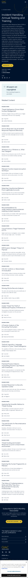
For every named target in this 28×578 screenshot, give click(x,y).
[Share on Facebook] (7, 77)
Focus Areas (5, 541)
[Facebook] (6, 552)
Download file (6, 65)
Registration (5, 536)
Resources (4, 539)
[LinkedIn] (9, 552)
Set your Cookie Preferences (14, 571)
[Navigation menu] (25, 2)
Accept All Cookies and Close (14, 575)
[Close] (26, 562)
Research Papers (7, 9)
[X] (2, 552)
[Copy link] (9, 77)
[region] (14, 569)
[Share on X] (2, 77)
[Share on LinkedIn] (4, 77)
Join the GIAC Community (12, 521)
